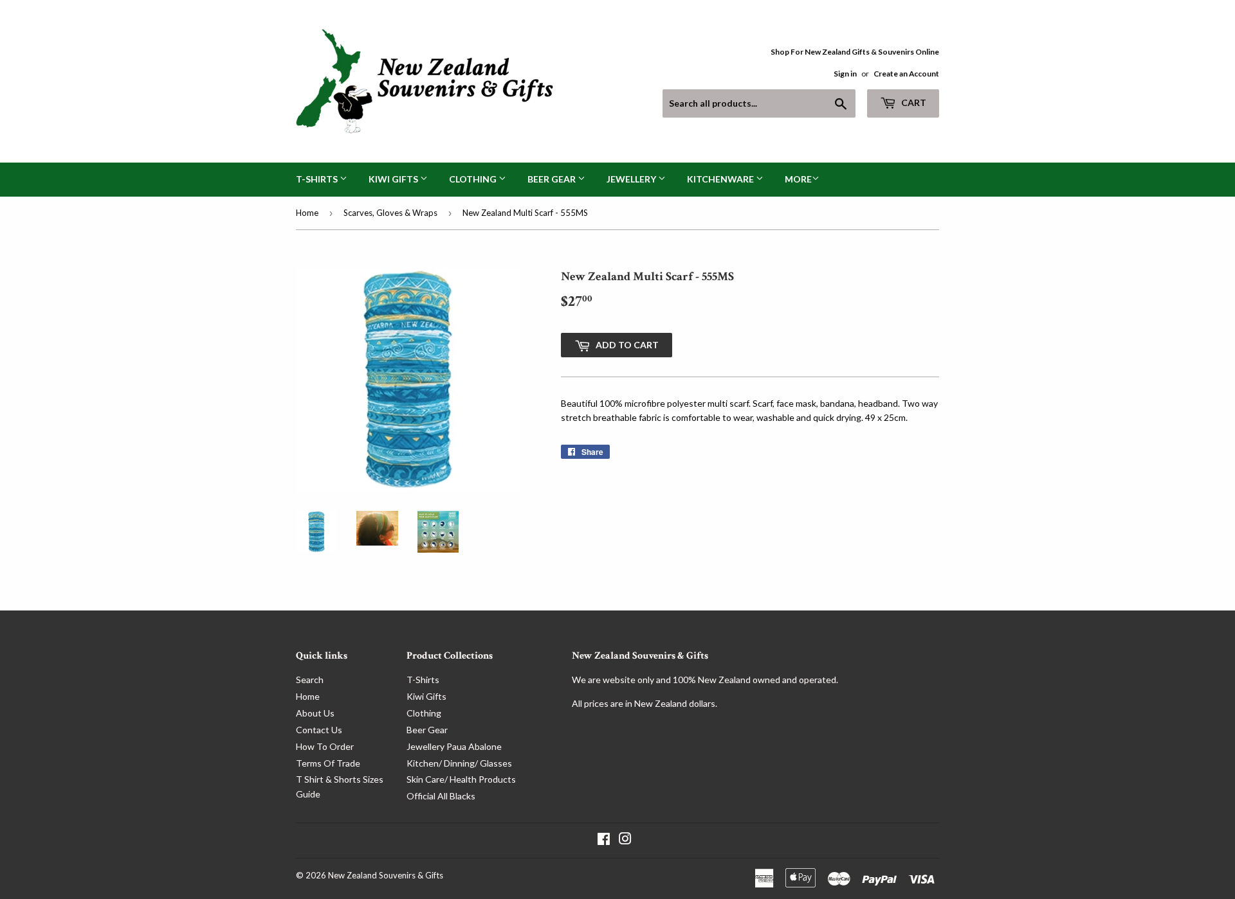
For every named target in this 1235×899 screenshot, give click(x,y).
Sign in (845, 73)
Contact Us (319, 729)
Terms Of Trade (328, 763)
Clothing (474, 179)
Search (310, 679)
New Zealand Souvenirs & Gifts (385, 875)
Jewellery (632, 179)
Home (307, 213)
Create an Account (906, 73)
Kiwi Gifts (394, 179)
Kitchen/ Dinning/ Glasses (459, 763)
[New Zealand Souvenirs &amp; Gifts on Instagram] (625, 840)
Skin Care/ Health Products (461, 779)
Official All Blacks (441, 795)
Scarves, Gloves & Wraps (390, 213)
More (798, 179)
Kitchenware (721, 179)
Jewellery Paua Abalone (454, 746)
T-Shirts (318, 179)
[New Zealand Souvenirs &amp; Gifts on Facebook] (603, 840)
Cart (912, 102)
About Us (315, 713)
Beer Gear (552, 179)
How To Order (325, 746)
